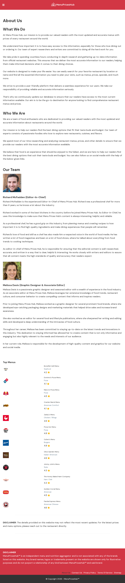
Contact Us (77, 572)
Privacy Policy (90, 572)
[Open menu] (3, 5)
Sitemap (117, 572)
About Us (66, 572)
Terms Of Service (104, 572)
